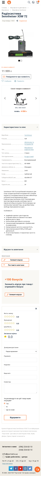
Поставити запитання (16, 265)
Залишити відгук (16, 260)
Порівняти (20, 81)
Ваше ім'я (7, 373)
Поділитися (23, 21)
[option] (20, 43)
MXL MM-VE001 (20, 108)
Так (7, 404)
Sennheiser (28, 135)
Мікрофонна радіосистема (29, 148)
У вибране (7, 81)
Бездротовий (29, 156)
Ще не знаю (10, 410)
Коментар (7, 382)
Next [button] (36, 98)
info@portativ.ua (10, 454)
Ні (6, 407)
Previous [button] (5, 98)
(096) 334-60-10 (25, 446)
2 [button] (21, 60)
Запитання (6, 256)
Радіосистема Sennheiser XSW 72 (14, 15)
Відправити (15, 417)
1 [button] (19, 60)
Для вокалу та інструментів (29, 143)
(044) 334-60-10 (25, 449)
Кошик (38, 1)
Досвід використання (11, 347)
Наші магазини (7, 463)
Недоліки (7, 365)
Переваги (7, 356)
